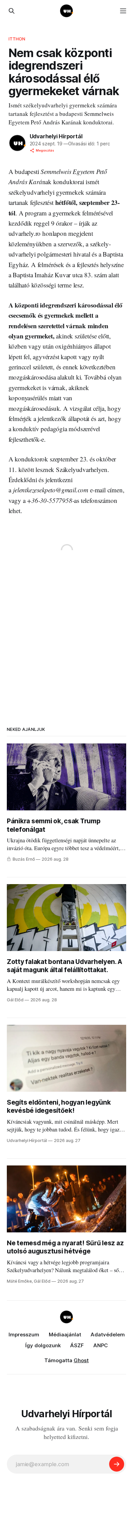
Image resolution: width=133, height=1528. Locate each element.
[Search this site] (11, 10)
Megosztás (45, 150)
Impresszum (24, 1334)
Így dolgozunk (43, 1345)
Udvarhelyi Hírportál (56, 136)
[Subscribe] (116, 1464)
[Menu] (123, 10)
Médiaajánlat (65, 1334)
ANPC (100, 1345)
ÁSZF (77, 1345)
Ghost (81, 1360)
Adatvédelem (108, 1334)
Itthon (17, 38)
